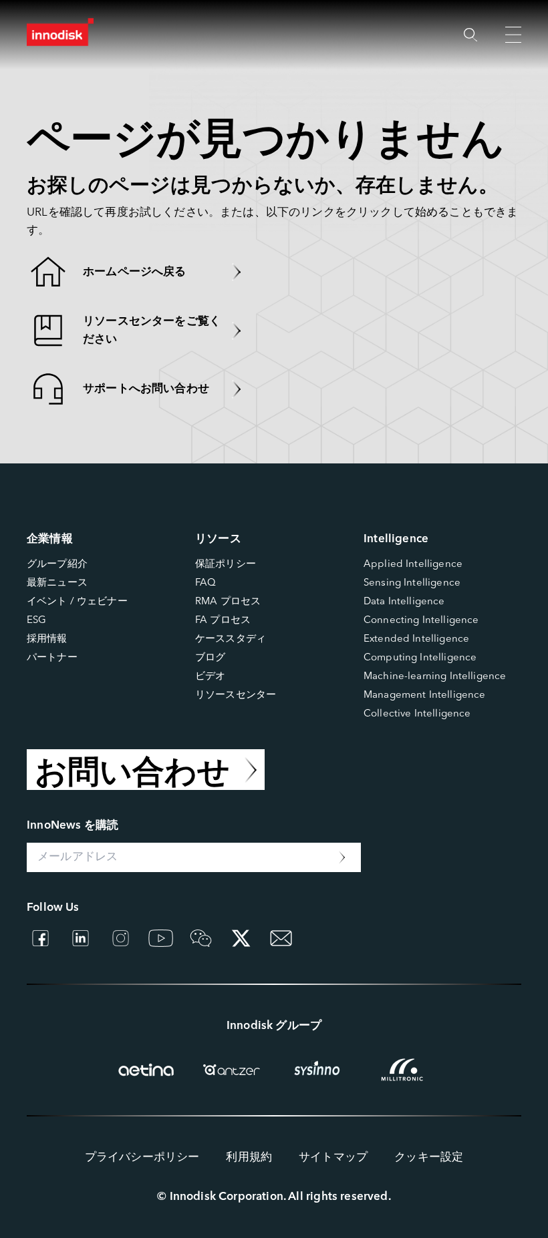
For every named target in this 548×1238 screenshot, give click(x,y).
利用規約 (249, 1157)
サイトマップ (333, 1157)
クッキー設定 (428, 1157)
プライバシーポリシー (142, 1157)
